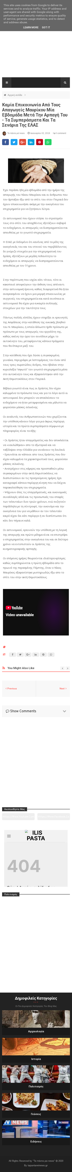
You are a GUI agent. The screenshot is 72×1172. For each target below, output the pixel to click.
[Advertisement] (36, 54)
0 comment (60, 133)
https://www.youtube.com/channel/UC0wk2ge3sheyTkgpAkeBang (18, 818)
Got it (46, 27)
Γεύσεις (36, 1114)
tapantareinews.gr (38, 1165)
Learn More (30, 27)
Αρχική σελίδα (15, 95)
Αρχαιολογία (36, 1031)
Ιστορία (36, 1059)
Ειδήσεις (36, 1141)
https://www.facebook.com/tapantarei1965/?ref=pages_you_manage (53, 818)
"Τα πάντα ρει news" (44, 1160)
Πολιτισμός (36, 1086)
